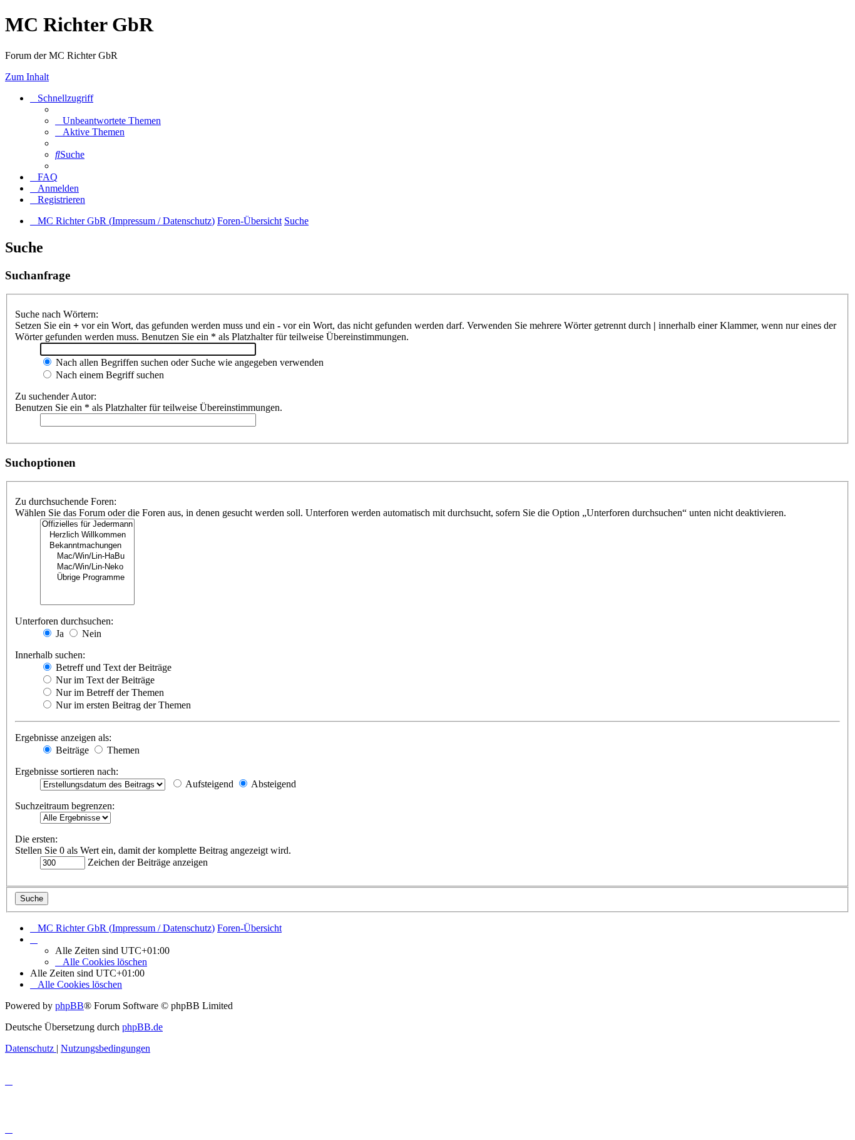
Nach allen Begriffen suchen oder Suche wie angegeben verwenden (188, 362)
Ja (58, 633)
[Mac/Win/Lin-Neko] (87, 567)
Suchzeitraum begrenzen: (65, 806)
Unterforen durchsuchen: (64, 621)
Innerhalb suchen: (50, 655)
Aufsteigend (208, 784)
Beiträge (71, 750)
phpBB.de (142, 1027)
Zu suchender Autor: (55, 396)
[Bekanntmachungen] (87, 546)
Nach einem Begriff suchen (108, 375)
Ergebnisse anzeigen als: (63, 737)
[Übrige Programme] (87, 578)
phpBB (69, 1005)
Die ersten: (36, 839)
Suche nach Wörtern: (56, 314)
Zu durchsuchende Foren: (65, 501)
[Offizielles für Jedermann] (87, 524)
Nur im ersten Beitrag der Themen (122, 705)
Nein (90, 633)
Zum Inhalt (27, 76)
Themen (122, 750)
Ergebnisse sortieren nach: (66, 771)
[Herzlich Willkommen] (87, 535)
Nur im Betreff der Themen (108, 692)
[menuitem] (108, 120)
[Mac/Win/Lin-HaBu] (87, 556)
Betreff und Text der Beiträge (112, 667)
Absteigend (272, 784)
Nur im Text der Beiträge (104, 680)
